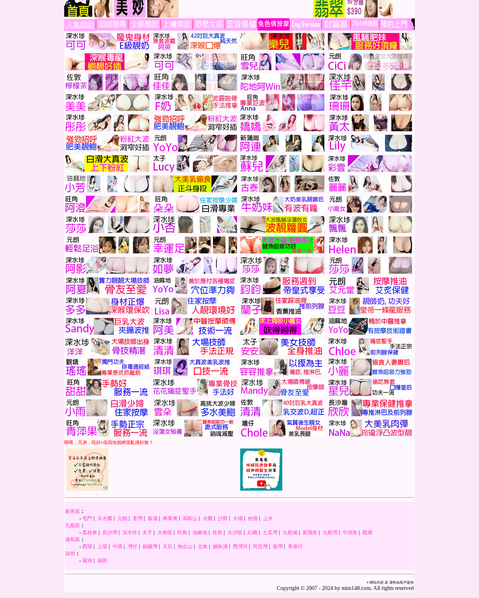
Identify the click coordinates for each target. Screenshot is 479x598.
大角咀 (164, 532)
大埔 (238, 518)
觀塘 (367, 532)
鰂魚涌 (220, 546)
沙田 (223, 518)
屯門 (87, 518)
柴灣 (278, 546)
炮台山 (185, 546)
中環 (117, 546)
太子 (147, 532)
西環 (87, 546)
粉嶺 (253, 518)
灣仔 (132, 546)
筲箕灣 (260, 546)
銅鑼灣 (150, 546)
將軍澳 (170, 518)
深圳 (70, 553)
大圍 (207, 518)
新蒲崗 (310, 532)
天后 (168, 546)
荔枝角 (89, 532)
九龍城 (290, 532)
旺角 (182, 532)
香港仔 (295, 546)
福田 (102, 560)
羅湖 (87, 560)
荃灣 (137, 518)
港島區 (72, 539)
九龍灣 (330, 532)
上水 (268, 518)
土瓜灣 (270, 532)
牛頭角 (350, 532)
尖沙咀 (235, 532)
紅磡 (252, 532)
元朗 (122, 518)
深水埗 (129, 532)
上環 (102, 546)
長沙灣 (109, 532)
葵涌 (152, 518)
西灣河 (240, 546)
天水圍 (104, 518)
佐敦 (217, 532)
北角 (203, 546)
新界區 (72, 511)
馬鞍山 (190, 518)
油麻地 (200, 532)
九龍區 (72, 525)
